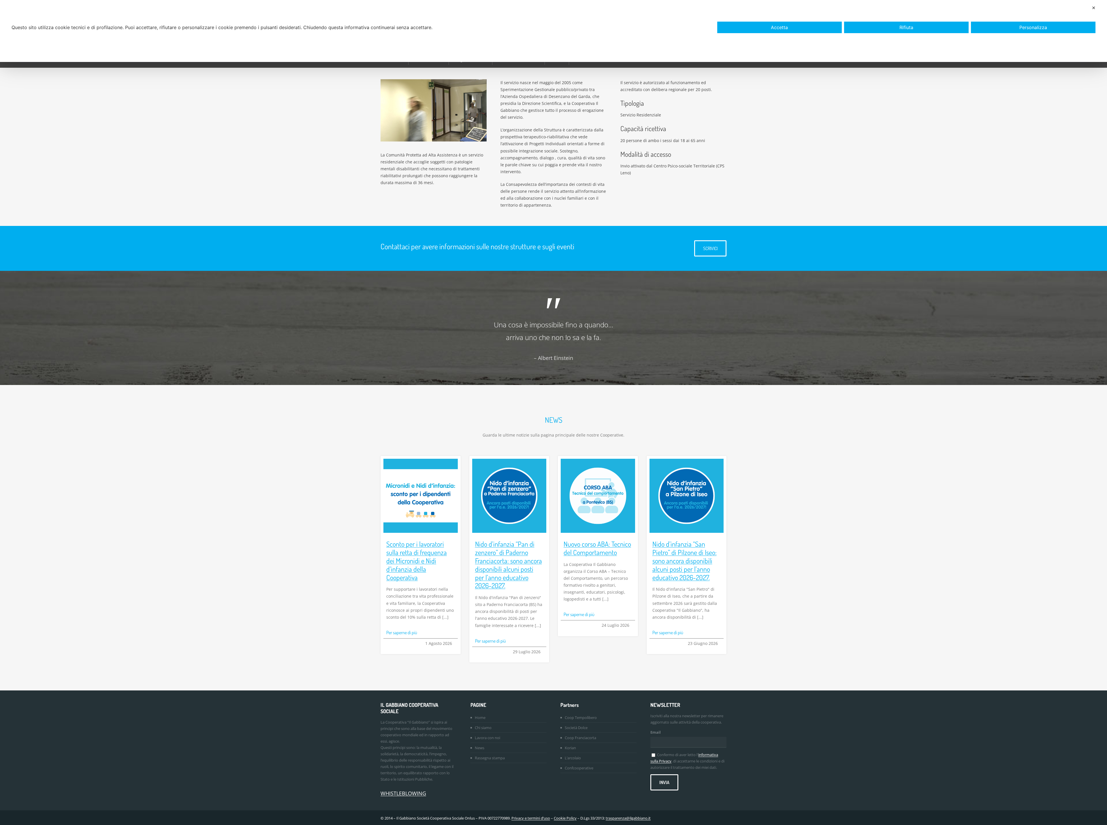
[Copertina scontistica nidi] (420, 460)
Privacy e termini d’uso (530, 818)
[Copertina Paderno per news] (509, 460)
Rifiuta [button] (906, 27)
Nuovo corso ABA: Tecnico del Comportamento (597, 548)
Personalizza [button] (1033, 27)
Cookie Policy (565, 818)
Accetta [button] (779, 27)
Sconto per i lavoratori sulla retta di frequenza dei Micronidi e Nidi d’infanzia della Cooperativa (416, 560)
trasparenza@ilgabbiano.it (628, 818)
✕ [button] (1093, 8)
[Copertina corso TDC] (598, 460)
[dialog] (553, 31)
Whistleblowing (403, 793)
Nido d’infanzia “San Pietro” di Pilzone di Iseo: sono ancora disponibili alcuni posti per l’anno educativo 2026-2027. (684, 560)
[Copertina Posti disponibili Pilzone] (686, 460)
